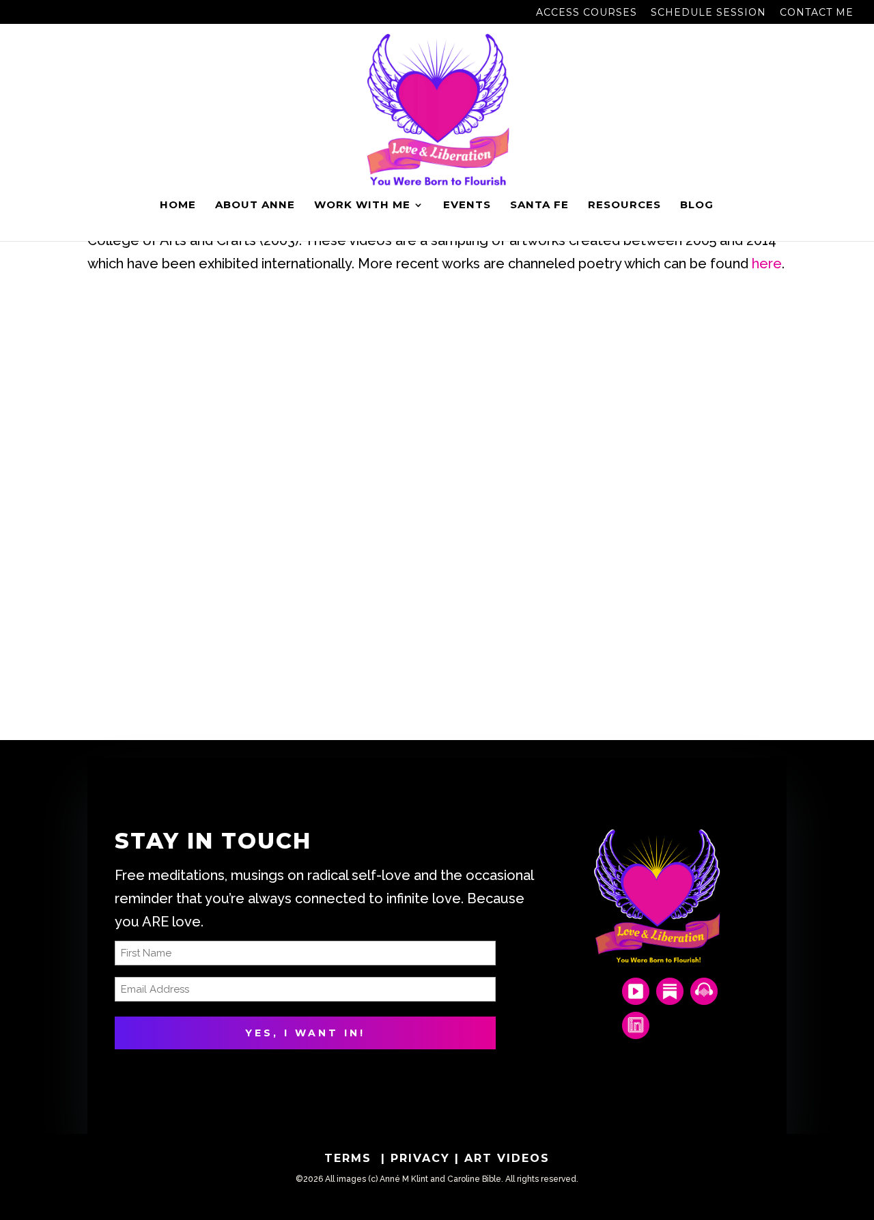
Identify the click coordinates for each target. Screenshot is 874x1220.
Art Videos (507, 1158)
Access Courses (586, 13)
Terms (350, 1158)
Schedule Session (708, 13)
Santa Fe (539, 205)
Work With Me (362, 205)
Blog (697, 205)
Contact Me (817, 13)
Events (467, 205)
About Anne (255, 205)
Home (178, 205)
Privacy (423, 1158)
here (767, 263)
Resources (624, 205)
